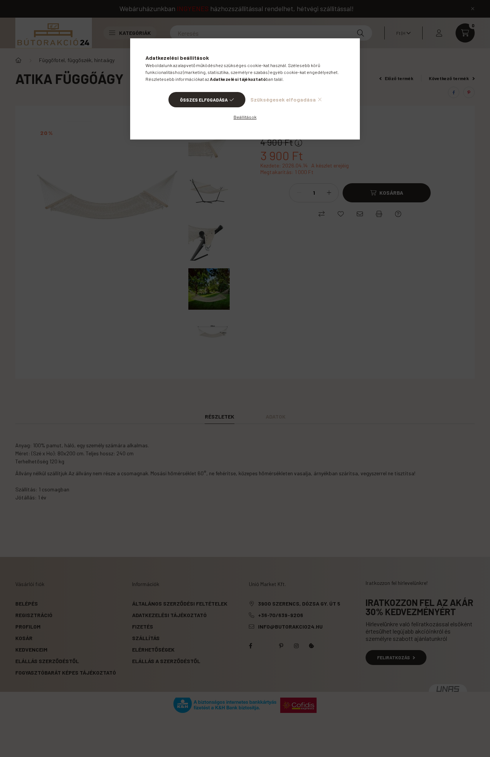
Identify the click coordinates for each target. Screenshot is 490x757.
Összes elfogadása (204, 99)
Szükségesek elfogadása (283, 99)
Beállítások (245, 117)
